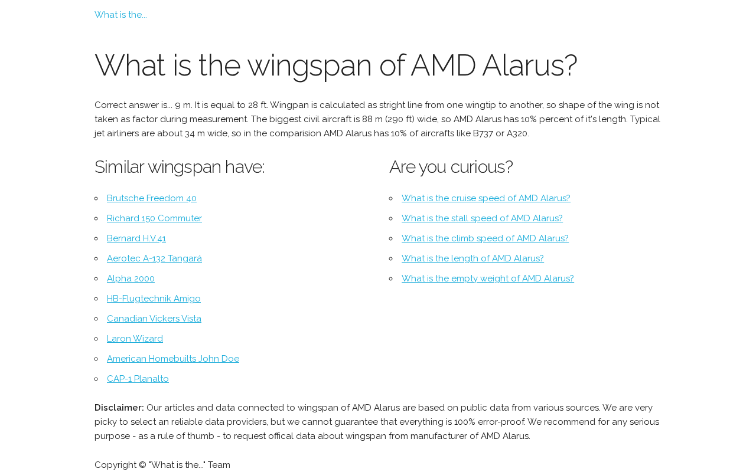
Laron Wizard (135, 338)
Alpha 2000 (131, 278)
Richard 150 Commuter (154, 218)
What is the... (120, 14)
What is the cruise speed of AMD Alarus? (486, 198)
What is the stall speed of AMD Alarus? (482, 218)
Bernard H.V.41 (136, 238)
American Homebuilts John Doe (173, 358)
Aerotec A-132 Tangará (154, 258)
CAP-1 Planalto (138, 378)
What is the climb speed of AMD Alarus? (485, 238)
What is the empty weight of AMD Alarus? (488, 278)
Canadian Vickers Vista (154, 318)
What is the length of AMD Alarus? (473, 258)
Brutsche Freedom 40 (152, 198)
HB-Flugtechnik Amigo (154, 298)
